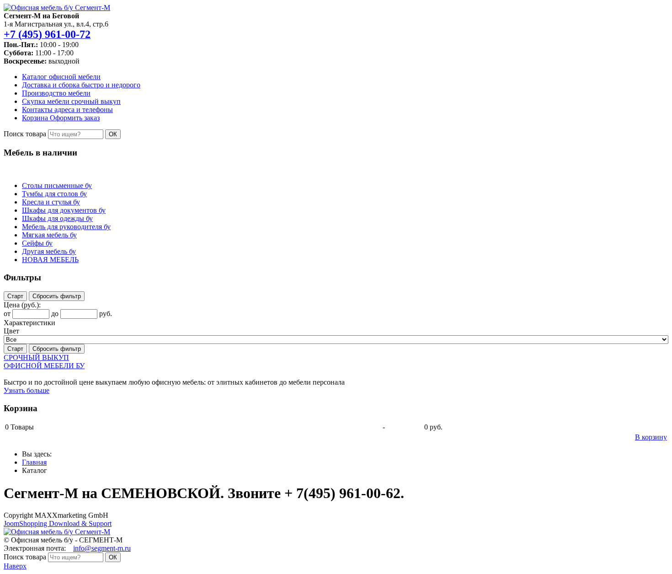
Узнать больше (26, 390)
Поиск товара (25, 134)
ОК (113, 134)
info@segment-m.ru (102, 548)
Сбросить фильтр (56, 296)
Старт (15, 296)
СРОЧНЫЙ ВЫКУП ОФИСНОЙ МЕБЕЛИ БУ (44, 362)
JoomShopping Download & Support (58, 523)
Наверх (15, 566)
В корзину (651, 437)
